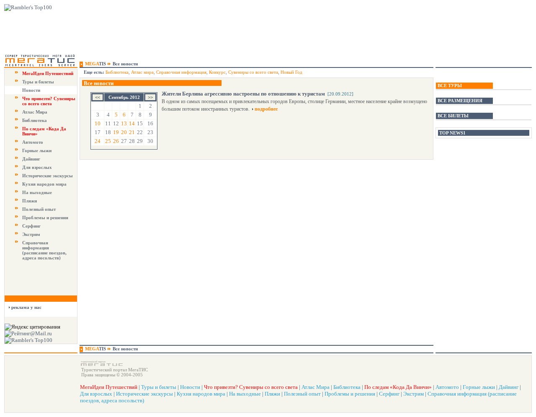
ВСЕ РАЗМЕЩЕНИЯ (460, 100)
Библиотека (34, 120)
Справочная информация (181, 72)
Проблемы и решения (45, 217)
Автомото (32, 142)
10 (97, 123)
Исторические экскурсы (47, 175)
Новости (31, 90)
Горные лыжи (37, 150)
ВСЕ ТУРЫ (450, 85)
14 (132, 123)
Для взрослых (37, 167)
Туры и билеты (38, 81)
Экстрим (31, 234)
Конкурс (217, 72)
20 (124, 132)
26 (116, 141)
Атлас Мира (34, 111)
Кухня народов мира (44, 183)
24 (97, 141)
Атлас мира (142, 72)
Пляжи (29, 200)
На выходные (37, 192)
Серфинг (31, 225)
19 (116, 132)
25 (108, 141)
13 (124, 123)
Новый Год (291, 72)
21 (132, 132)
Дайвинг (31, 158)
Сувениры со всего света (253, 72)
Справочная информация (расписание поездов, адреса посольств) (44, 250)
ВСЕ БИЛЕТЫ (453, 115)
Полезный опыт (39, 209)
